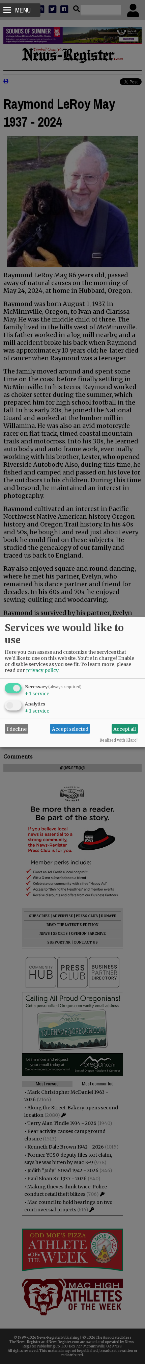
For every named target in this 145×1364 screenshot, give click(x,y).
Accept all (124, 729)
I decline (17, 729)
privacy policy (42, 670)
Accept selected (70, 729)
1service (37, 694)
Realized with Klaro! (118, 740)
